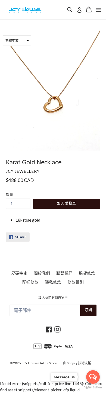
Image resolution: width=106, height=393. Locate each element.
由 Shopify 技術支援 (77, 363)
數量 (9, 194)
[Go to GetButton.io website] (93, 387)
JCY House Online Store (39, 363)
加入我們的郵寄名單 (53, 297)
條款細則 (75, 282)
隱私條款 (53, 282)
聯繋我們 (64, 273)
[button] (17, 40)
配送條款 (30, 282)
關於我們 (42, 273)
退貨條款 (87, 273)
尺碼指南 (19, 273)
